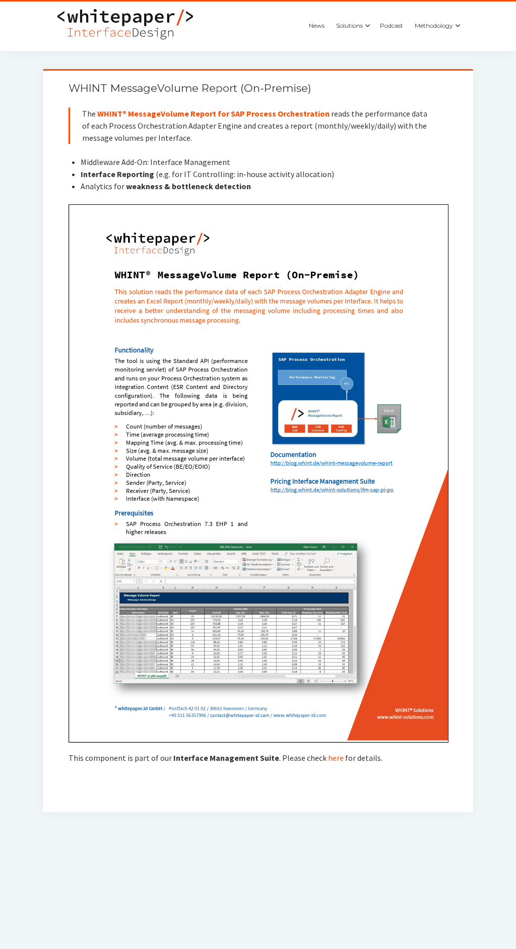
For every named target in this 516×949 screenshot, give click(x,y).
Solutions (349, 25)
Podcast (391, 25)
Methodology (434, 25)
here (336, 758)
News (317, 25)
